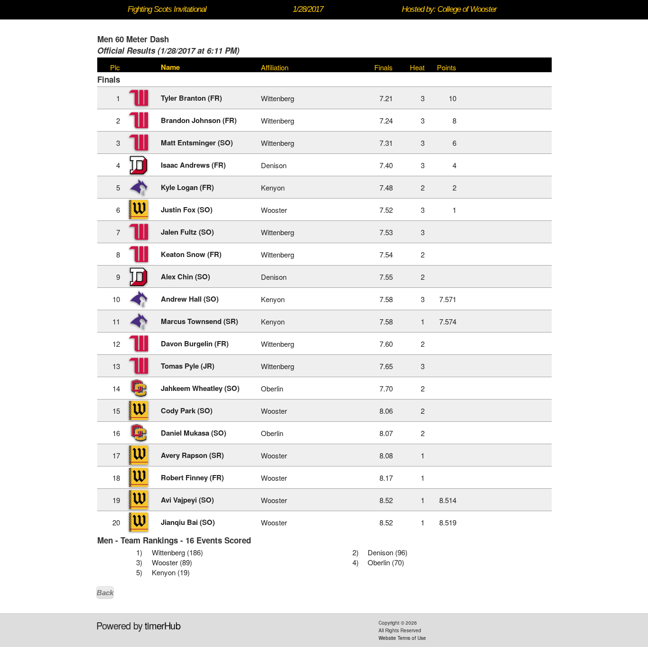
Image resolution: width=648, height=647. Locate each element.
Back (105, 593)
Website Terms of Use (402, 638)
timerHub (162, 625)
